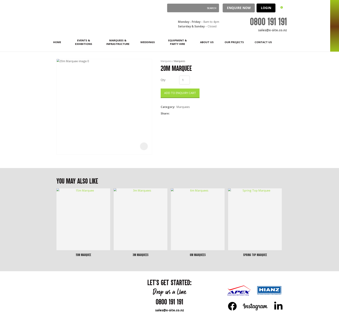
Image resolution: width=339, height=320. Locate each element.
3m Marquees (140, 255)
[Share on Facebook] (171, 113)
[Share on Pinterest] (187, 114)
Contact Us (263, 42)
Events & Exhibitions (83, 42)
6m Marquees (198, 255)
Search (171, 8)
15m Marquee (83, 255)
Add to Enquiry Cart (180, 93)
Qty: (163, 80)
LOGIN (266, 8)
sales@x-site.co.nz (272, 30)
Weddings (147, 42)
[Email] (182, 114)
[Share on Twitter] (176, 114)
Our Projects (234, 42)
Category (167, 107)
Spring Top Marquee (255, 255)
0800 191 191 (268, 21)
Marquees (166, 61)
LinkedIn (278, 306)
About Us (207, 42)
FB (232, 306)
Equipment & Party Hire (177, 42)
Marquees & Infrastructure (117, 42)
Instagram (255, 306)
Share (165, 113)
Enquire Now (239, 8)
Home (57, 42)
